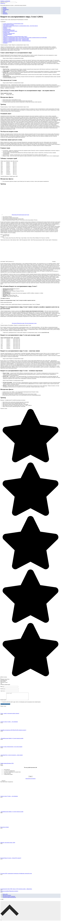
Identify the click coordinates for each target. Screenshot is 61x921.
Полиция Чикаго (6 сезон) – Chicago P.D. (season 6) (10, 857)
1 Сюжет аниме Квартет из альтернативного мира (13, 23)
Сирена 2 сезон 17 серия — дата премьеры (9, 721)
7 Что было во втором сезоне (9, 30)
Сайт (1, 690)
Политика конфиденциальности (9, 897)
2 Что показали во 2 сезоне (8, 24)
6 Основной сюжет (7, 28)
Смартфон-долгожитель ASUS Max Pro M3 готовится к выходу (13, 730)
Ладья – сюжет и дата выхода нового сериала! (9, 713)
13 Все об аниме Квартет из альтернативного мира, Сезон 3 (15, 36)
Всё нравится (7, 769)
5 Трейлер (5, 27)
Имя (1, 686)
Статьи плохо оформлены (9, 770)
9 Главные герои (6, 32)
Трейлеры (5, 12)
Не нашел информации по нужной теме (12, 771)
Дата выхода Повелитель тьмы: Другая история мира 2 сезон (24, 323)
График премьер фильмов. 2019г (7, 763)
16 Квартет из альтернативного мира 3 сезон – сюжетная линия (16, 39)
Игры (4, 11)
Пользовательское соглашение (9, 896)
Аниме (4, 10)
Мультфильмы (6, 9)
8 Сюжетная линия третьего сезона (10, 31)
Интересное (5, 13)
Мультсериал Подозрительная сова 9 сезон (20, 214)
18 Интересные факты (7, 41)
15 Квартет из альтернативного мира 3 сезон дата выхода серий (16, 38)
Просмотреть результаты (31, 778)
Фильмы (4, 7)
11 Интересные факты (7, 34)
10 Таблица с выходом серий (9, 33)
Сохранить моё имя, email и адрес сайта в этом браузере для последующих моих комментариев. (21, 701)
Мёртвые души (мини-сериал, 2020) (7, 842)
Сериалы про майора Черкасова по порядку (9, 891)
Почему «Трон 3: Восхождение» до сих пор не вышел (11, 746)
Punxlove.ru (2, 3)
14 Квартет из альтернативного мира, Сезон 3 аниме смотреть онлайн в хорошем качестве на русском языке (25, 37)
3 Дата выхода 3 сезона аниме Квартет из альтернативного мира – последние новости (20, 25)
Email (1, 688)
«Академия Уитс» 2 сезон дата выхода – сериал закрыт (11, 754)
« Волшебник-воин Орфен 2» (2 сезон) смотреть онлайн (11, 738)
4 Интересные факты (7, 26)
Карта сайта (5, 894)
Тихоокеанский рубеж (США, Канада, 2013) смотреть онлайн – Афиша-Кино (16, 888)
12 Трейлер (5, 35)
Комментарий (3, 699)
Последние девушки (4, 827)
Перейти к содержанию (5, 0)
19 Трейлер (5, 42)
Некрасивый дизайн (8, 774)
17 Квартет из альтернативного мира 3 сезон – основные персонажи (17, 40)
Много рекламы (7, 773)
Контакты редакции (7, 895)
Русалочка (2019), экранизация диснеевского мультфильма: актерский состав (16, 873)
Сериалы (4, 8)
